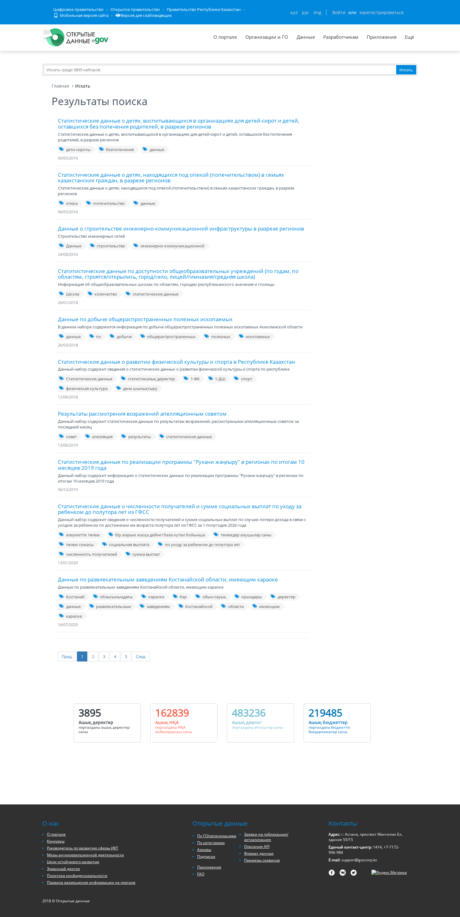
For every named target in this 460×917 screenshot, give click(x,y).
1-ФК (195, 379)
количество (106, 294)
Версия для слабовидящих (146, 15)
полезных (220, 336)
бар (183, 597)
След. (141, 656)
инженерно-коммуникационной (172, 246)
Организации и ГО (266, 37)
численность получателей (91, 554)
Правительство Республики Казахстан (204, 9)
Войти (338, 12)
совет (71, 436)
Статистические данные (89, 379)
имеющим (269, 606)
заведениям (158, 606)
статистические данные (155, 294)
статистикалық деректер (151, 379)
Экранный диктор (63, 868)
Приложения (381, 37)
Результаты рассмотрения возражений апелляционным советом (142, 413)
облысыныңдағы (116, 597)
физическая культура (87, 388)
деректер (286, 597)
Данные (306, 37)
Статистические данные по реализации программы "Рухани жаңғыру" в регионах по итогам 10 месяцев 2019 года (181, 464)
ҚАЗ (294, 12)
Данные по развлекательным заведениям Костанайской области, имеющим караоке (168, 579)
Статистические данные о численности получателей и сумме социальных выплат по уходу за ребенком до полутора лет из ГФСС (179, 509)
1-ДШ (220, 379)
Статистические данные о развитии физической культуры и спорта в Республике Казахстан (176, 361)
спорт (246, 379)
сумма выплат (146, 554)
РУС (305, 12)
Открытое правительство (135, 9)
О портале (225, 37)
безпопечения (120, 149)
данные (157, 149)
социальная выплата (129, 544)
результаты (139, 436)
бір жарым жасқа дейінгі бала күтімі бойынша (160, 535)
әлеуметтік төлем (83, 535)
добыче (124, 336)
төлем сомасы (80, 544)
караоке (156, 597)
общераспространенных (171, 336)
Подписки (206, 856)
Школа (72, 294)
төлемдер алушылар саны (246, 535)
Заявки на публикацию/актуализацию (266, 837)
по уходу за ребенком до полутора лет (202, 544)
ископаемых (258, 336)
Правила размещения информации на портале (91, 882)
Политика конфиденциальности (77, 875)
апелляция (102, 436)
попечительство (109, 203)
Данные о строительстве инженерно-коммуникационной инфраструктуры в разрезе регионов (181, 228)
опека (72, 203)
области (236, 606)
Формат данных (258, 853)
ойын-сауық (214, 597)
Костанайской (198, 606)
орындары (251, 597)
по (98, 336)
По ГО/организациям (216, 835)
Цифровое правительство (78, 9)
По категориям (211, 842)
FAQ (200, 874)
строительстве (111, 246)
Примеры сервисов (262, 860)
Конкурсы (55, 841)
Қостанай (75, 597)
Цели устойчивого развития (73, 861)
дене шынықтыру (140, 388)
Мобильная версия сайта (84, 15)
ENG (317, 12)
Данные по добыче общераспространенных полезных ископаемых (145, 319)
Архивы (204, 849)
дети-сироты (78, 149)
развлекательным (113, 606)
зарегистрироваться (381, 12)
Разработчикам (340, 37)
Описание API (256, 846)
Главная (60, 86)
